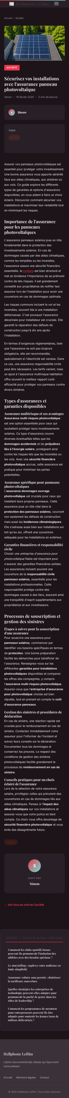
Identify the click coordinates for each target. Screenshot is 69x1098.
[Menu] (56, 3)
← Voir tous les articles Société (24, 904)
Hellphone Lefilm (29, 3)
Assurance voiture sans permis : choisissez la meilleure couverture (34, 979)
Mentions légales (26, 1077)
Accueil (8, 18)
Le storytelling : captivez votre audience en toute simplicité (34, 967)
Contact (44, 1077)
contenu (28, 271)
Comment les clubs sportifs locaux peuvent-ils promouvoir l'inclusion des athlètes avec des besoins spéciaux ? (32, 953)
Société (19, 18)
